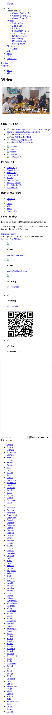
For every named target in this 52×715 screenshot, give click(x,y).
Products (10, 21)
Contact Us (12, 58)
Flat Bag (16, 28)
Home (9, 8)
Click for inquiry (8, 234)
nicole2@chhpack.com (23, 142)
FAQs (9, 56)
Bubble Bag (17, 38)
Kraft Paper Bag (19, 36)
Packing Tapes (18, 43)
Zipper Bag (17, 26)
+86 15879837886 (23, 134)
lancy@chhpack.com (22, 139)
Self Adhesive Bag (20, 31)
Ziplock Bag (17, 23)
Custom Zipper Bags (21, 18)
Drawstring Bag (19, 41)
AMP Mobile (15, 239)
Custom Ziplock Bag (21, 16)
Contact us (5, 66)
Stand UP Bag (18, 33)
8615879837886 (13, 287)
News (9, 53)
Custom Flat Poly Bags (22, 13)
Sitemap (4, 239)
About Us (11, 46)
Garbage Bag (12, 180)
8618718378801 (13, 306)
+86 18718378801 (23, 137)
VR (8, 51)
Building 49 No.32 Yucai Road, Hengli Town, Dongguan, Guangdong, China (28, 130)
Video (14, 48)
